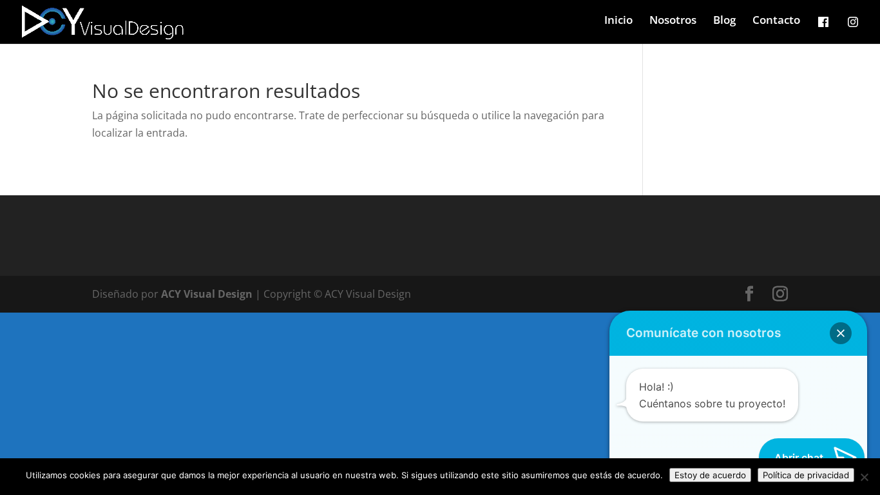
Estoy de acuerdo (710, 475)
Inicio (618, 21)
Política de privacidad (806, 475)
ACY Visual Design (207, 294)
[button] (841, 333)
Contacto (776, 21)
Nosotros (672, 21)
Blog (724, 21)
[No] (863, 477)
